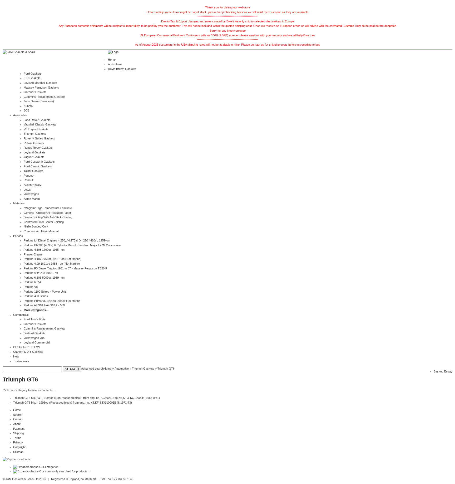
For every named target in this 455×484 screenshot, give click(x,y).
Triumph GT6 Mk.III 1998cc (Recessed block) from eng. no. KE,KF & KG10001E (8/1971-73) (72, 402)
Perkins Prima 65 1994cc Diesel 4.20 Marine (52, 300)
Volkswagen (31, 194)
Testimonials (21, 361)
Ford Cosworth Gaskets (39, 161)
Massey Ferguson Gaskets (41, 87)
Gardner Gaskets (35, 92)
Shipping (18, 433)
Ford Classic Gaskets (38, 166)
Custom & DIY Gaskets (28, 351)
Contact (18, 419)
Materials (19, 203)
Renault (28, 180)
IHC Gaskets (32, 78)
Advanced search (92, 368)
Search (17, 414)
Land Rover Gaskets (37, 120)
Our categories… (50, 466)
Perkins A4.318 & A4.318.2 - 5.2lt (44, 305)
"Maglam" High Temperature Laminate (48, 208)
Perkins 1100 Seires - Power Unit (45, 291)
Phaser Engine (33, 254)
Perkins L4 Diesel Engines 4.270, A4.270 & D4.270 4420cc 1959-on (67, 240)
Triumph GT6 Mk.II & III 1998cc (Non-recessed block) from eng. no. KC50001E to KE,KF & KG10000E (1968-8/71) (86, 397)
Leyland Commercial (37, 342)
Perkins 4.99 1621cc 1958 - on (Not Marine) (52, 263)
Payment (18, 428)
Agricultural (115, 64)
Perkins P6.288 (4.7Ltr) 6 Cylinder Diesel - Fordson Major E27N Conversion (72, 245)
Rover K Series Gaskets (39, 138)
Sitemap (18, 451)
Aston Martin (32, 198)
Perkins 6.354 (32, 282)
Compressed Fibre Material (41, 231)
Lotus (27, 189)
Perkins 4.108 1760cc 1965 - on (44, 249)
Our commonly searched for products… (64, 471)
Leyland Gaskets (35, 152)
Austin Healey (32, 184)
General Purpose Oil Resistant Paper (47, 212)
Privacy (18, 442)
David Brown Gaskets (122, 68)
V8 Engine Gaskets (36, 129)
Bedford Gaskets (35, 333)
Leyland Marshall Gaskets (40, 82)
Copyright (19, 447)
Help (16, 356)
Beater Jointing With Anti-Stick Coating (48, 217)
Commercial (20, 314)
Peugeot (29, 175)
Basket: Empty (443, 371)
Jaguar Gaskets (34, 156)
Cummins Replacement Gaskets (44, 96)
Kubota (28, 106)
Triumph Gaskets (35, 133)
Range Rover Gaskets (38, 147)
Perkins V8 (31, 286)
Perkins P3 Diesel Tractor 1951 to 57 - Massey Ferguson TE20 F (65, 268)
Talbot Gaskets (33, 170)
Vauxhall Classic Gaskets (40, 124)
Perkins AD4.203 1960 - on (41, 272)
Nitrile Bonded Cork (36, 226)
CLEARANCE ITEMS (26, 347)
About (17, 423)
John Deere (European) (39, 101)
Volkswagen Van (34, 338)
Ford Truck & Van (35, 319)
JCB (26, 110)
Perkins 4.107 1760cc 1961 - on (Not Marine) (52, 258)
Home (112, 59)
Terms (17, 437)
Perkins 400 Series (36, 296)
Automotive (20, 115)
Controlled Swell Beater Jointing (44, 222)
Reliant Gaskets (34, 143)
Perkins (18, 236)
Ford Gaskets (33, 73)
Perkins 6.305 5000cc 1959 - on (44, 277)
